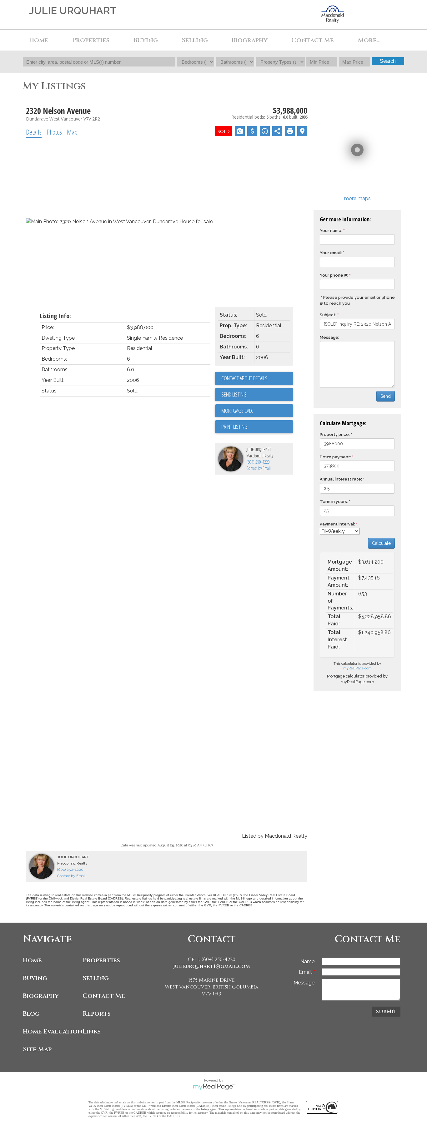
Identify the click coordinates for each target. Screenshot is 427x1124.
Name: (307, 961)
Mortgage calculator (257, 411)
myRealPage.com (357, 668)
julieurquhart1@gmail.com (211, 966)
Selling (195, 40)
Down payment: (335, 457)
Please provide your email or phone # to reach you (357, 300)
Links (92, 1031)
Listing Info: (55, 316)
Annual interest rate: (341, 479)
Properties (101, 960)
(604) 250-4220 (258, 462)
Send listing (234, 394)
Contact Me (312, 40)
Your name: (331, 230)
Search (388, 61)
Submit (386, 1011)
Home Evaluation (51, 1031)
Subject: (328, 315)
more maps (357, 198)
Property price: (335, 434)
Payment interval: (337, 524)
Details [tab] (34, 131)
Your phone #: (334, 275)
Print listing (234, 426)
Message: (329, 337)
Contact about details (244, 378)
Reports (97, 1013)
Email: (306, 972)
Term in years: (334, 501)
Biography (250, 40)
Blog (31, 1013)
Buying (35, 978)
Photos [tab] (54, 131)
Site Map (37, 1049)
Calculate (381, 543)
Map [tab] (72, 131)
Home (38, 40)
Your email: (331, 252)
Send (385, 396)
